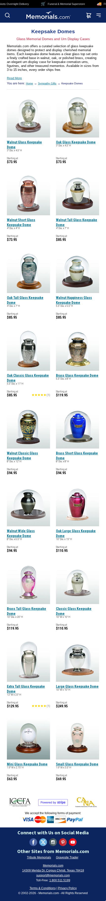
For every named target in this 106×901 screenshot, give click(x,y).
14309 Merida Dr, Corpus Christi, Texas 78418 (53, 870)
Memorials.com (53, 865)
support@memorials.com (53, 875)
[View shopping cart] (89, 15)
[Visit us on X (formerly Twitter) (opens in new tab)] (43, 842)
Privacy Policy (67, 888)
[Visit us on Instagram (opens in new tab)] (53, 842)
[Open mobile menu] (99, 15)
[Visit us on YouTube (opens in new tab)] (73, 842)
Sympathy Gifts (47, 83)
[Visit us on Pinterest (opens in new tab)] (63, 842)
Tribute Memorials (39, 857)
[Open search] (7, 15)
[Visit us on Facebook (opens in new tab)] (33, 842)
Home (29, 83)
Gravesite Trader (67, 857)
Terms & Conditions (43, 888)
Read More (14, 78)
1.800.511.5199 (59, 880)
